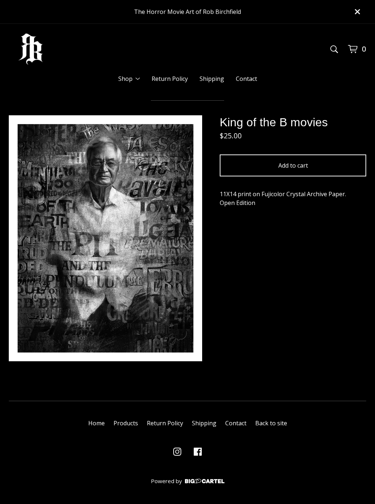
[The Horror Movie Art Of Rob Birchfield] (30, 49)
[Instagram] (177, 451)
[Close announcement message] (357, 12)
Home (96, 423)
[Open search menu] (334, 49)
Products (126, 423)
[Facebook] (197, 451)
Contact (246, 79)
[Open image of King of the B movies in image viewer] (105, 238)
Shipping (212, 79)
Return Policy (170, 79)
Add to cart (293, 165)
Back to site (271, 423)
